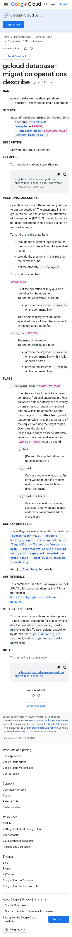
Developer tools (43, 36)
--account (49, 535)
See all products (12, 756)
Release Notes (11, 801)
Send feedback (17, 56)
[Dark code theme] (59, 174)
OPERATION (38, 122)
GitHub (7, 823)
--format (52, 544)
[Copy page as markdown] (45, 82)
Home (6, 36)
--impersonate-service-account (43, 549)
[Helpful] (25, 48)
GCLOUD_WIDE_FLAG (29, 135)
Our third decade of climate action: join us (29, 911)
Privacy (26, 899)
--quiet (52, 553)
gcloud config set (47, 634)
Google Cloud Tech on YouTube (21, 886)
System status (11, 807)
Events (7, 868)
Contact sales (11, 773)
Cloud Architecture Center (18, 840)
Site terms (40, 899)
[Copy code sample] (65, 174)
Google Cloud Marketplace (18, 767)
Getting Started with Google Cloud (22, 829)
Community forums (14, 789)
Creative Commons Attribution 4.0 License (45, 720)
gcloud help (29, 569)
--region (22, 126)
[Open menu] (6, 4)
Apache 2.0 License (57, 724)
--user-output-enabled (48, 557)
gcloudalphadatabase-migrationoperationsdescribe (39, 674)
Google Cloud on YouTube (18, 880)
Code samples (11, 835)
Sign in (63, 4)
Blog (5, 862)
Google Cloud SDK (26, 15)
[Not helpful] (31, 48)
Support (7, 795)
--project (37, 553)
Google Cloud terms (16, 905)
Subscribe (59, 919)
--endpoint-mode (28, 130)
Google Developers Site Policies (41, 727)
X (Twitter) (9, 874)
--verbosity (20, 562)
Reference (37, 41)
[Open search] (46, 4)
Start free (13, 24)
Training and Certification (17, 846)
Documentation (22, 36)
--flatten (36, 544)
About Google (11, 899)
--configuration (49, 540)
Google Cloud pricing (15, 761)
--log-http (19, 553)
